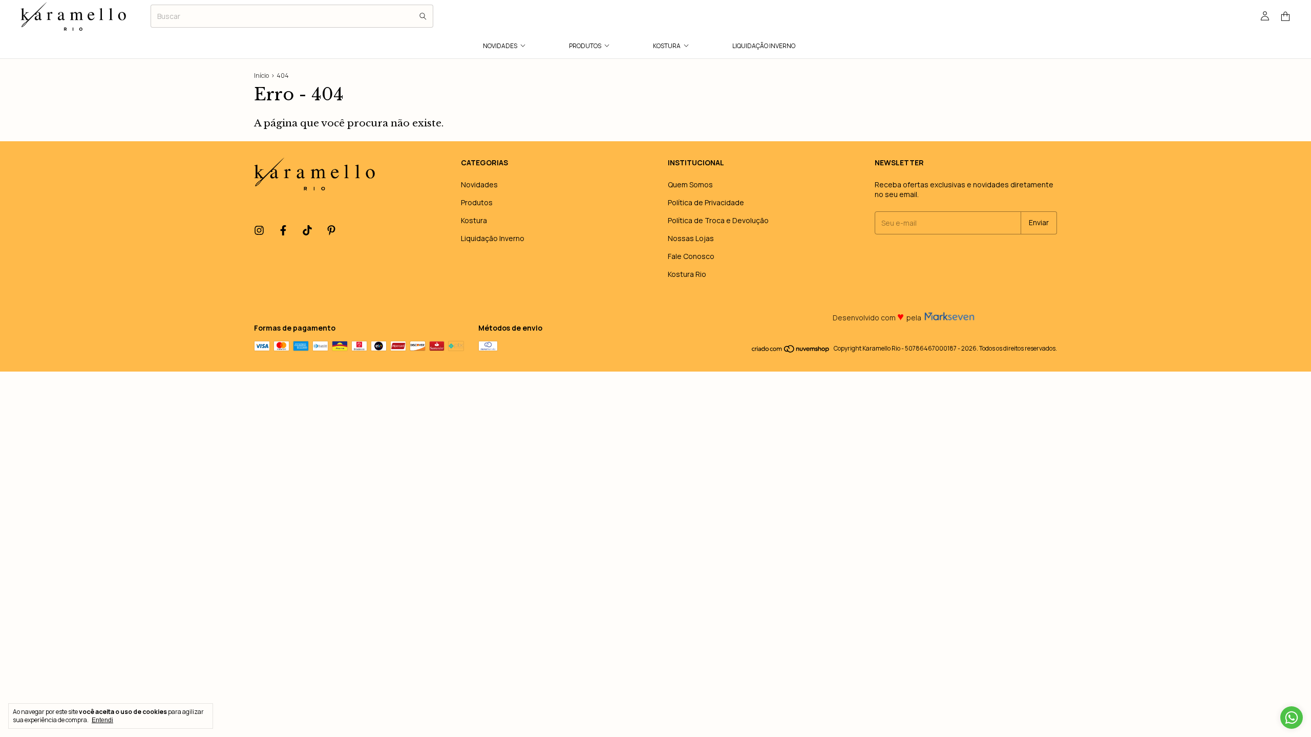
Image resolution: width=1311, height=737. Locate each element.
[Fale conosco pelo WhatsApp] (1291, 717)
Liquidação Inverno (763, 45)
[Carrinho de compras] (1285, 16)
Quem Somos (690, 184)
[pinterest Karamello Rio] (331, 230)
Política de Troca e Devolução (718, 220)
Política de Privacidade (706, 202)
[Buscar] (423, 16)
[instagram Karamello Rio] (259, 230)
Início (261, 75)
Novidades (500, 45)
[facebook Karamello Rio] (283, 230)
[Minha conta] (1265, 16)
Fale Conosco (691, 256)
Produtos (585, 45)
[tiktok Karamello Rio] (307, 230)
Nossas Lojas (691, 238)
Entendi (102, 720)
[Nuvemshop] (791, 350)
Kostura (667, 45)
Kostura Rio (687, 274)
